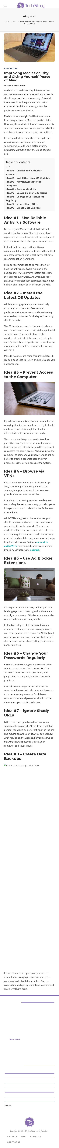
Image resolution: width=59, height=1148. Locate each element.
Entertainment (30, 1095)
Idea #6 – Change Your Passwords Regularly (25, 198)
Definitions (30, 1085)
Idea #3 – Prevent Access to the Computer (23, 183)
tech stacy (8, 85)
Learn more (14, 1039)
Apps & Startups (30, 1071)
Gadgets (30, 1099)
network (34, 549)
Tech (14, 21)
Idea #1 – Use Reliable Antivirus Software (24, 172)
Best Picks (30, 1076)
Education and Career (30, 1090)
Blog (23, 1137)
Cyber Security (10, 68)
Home (7, 21)
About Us (12, 1137)
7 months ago (19, 85)
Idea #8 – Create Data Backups (23, 207)
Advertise (35, 1137)
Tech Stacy (45, 1131)
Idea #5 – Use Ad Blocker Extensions (26, 192)
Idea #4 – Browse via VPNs (21, 189)
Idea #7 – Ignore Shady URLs (22, 204)
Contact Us (13, 1142)
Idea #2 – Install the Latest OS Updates (28, 178)
